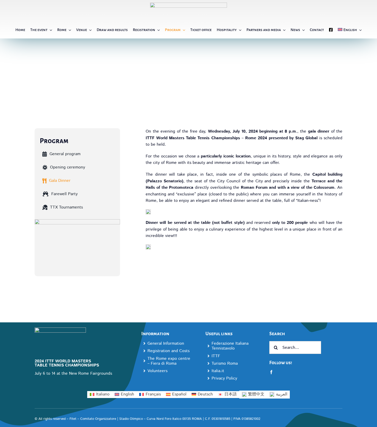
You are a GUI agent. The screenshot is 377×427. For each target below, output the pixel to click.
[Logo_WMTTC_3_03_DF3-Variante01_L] (60, 329)
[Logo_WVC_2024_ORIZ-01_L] (188, 4)
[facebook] (271, 372)
